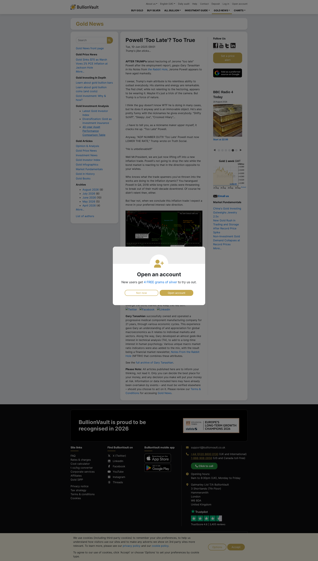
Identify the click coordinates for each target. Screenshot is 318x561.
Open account (176, 293)
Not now (141, 293)
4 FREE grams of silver (160, 282)
